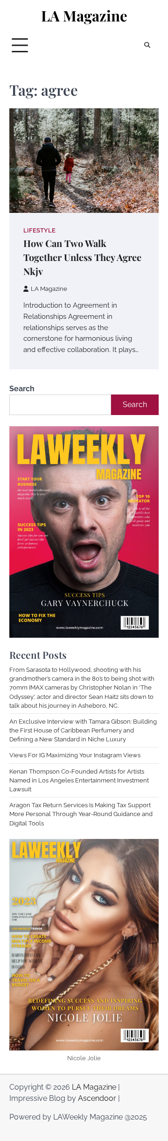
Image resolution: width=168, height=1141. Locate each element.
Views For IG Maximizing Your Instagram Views (74, 755)
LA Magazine (84, 15)
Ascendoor (97, 1098)
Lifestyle (39, 230)
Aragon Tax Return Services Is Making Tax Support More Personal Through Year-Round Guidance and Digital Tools (81, 814)
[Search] (147, 45)
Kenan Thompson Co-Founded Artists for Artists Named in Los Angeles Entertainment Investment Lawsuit (79, 780)
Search (22, 388)
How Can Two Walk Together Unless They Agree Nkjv (82, 257)
